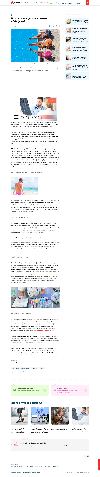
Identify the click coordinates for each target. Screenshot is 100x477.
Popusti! (45, 466)
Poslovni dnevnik (20, 466)
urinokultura (32, 321)
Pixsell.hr (50, 466)
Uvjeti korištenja (27, 472)
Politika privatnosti (36, 472)
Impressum (19, 472)
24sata (41, 466)
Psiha (36, 2)
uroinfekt (42, 368)
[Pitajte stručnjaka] (99, 464)
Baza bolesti (65, 457)
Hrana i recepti (33, 457)
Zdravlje (29, 2)
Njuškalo (36, 466)
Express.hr (55, 466)
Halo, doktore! (42, 457)
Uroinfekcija (34, 368)
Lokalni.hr (31, 466)
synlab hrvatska (15, 368)
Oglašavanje (13, 472)
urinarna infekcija (25, 368)
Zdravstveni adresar (54, 457)
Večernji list (13, 466)
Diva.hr (26, 466)
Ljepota (43, 2)
